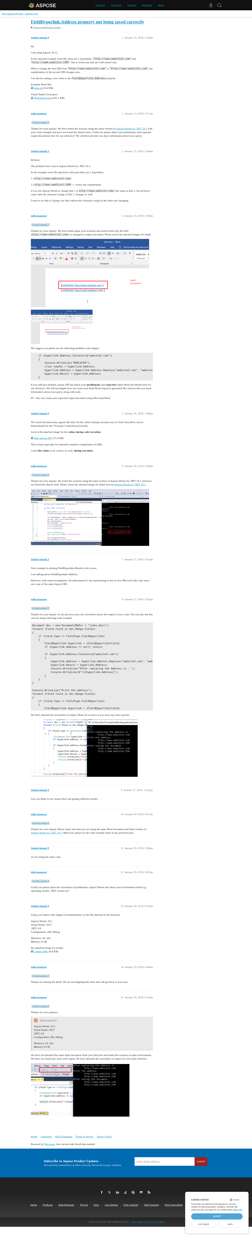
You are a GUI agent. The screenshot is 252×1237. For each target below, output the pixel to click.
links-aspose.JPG (43, 438)
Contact (161, 1222)
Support (131, 5)
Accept (217, 1216)
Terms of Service (85, 1136)
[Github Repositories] (142, 1192)
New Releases (66, 1205)
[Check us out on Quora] (134, 1192)
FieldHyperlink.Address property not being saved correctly (87, 21)
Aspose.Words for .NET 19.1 (131, 128)
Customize (203, 1224)
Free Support (130, 1205)
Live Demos (111, 1205)
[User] (211, 5)
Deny (230, 1224)
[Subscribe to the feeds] (149, 1192)
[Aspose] (42, 5)
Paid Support (151, 1205)
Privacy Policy (104, 1136)
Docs (96, 1205)
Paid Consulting (174, 1205)
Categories (46, 1136)
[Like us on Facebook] (102, 1192)
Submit (201, 1161)
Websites (147, 5)
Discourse (49, 1144)
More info (237, 1210)
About (161, 5)
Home (34, 1136)
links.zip (38, 88)
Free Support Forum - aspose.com (20, 13)
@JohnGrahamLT (40, 122)
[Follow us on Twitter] (110, 1192)
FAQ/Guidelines (63, 1136)
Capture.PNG (41, 951)
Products (100, 5)
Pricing (84, 1205)
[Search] (219, 5)
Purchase (116, 5)
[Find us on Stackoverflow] (126, 1192)
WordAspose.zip (43, 98)
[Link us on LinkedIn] (118, 1192)
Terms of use (150, 1222)
